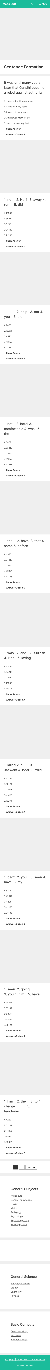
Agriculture (16, 1195)
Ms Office (16, 1335)
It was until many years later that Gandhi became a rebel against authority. (24, 87)
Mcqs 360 (9, 4)
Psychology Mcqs (20, 1220)
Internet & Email (19, 1339)
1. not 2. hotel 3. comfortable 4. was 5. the (22, 429)
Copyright (10, 1359)
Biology (14, 1287)
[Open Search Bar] (32, 4)
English (14, 1204)
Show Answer (13, 128)
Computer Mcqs (19, 1331)
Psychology (17, 1216)
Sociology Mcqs (19, 1224)
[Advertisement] (25, 32)
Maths (14, 1208)
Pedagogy (16, 1212)
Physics (15, 1296)
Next (31, 1167)
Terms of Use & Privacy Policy (30, 1359)
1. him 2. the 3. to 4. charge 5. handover (22, 1106)
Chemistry (16, 1291)
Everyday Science (20, 1283)
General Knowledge (21, 1200)
